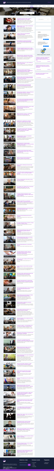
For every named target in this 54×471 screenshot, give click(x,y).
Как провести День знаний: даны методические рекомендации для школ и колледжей (25, 274)
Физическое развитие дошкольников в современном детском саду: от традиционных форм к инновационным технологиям (25, 70)
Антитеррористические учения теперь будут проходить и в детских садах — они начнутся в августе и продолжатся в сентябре (24, 129)
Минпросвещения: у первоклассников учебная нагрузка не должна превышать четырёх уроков (25, 56)
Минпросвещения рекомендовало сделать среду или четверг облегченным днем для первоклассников (25, 107)
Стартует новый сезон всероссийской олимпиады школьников (23, 34)
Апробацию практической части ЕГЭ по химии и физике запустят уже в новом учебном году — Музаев (25, 400)
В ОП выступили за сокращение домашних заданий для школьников (24, 302)
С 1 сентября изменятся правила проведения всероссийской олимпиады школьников (24, 407)
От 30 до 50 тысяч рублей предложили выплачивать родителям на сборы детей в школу (25, 340)
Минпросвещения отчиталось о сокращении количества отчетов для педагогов (24, 114)
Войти (50, 2)
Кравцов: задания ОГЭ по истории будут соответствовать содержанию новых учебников (25, 201)
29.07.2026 (6, 285)
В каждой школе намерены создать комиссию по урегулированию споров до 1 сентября (25, 92)
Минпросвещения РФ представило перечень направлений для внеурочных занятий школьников (24, 231)
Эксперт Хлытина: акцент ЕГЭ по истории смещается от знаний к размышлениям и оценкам (24, 371)
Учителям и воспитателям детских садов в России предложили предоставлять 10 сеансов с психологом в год (25, 151)
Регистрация (34, 462)
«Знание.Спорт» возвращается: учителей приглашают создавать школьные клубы (24, 121)
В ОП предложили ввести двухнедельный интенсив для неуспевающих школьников (24, 85)
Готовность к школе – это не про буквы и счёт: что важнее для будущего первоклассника (25, 326)
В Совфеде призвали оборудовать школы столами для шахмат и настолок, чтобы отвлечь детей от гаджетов (25, 194)
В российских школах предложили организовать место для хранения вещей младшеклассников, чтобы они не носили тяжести (25, 100)
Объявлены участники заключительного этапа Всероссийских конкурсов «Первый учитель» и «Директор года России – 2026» (25, 451)
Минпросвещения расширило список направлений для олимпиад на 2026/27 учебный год (25, 429)
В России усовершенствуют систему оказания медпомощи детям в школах (24, 443)
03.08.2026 (6, 227)
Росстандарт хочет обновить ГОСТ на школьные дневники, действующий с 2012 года (25, 187)
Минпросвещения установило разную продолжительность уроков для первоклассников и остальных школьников (25, 144)
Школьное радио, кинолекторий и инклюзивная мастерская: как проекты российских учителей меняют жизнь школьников (25, 78)
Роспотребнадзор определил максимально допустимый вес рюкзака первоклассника (24, 41)
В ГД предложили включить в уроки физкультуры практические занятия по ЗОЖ (25, 209)
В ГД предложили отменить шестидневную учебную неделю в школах (24, 136)
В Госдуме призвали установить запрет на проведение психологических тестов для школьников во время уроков (24, 252)
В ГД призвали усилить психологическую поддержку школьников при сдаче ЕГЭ (24, 422)
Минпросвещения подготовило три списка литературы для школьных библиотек (24, 347)
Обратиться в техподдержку (46, 463)
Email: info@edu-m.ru (6, 468)
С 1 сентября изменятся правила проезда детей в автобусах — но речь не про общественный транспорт (25, 173)
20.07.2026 (6, 397)
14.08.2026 (6, 89)
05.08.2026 (6, 191)
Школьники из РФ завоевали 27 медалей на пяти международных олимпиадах (25, 333)
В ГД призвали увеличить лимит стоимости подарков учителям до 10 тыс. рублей (24, 19)
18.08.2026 (6, 67)
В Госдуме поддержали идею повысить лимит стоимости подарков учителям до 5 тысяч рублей (25, 48)
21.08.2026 (6, 23)
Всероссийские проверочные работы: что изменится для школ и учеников (24, 310)
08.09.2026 (46, 46)
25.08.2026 (46, 39)
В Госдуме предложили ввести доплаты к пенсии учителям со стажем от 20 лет (25, 223)
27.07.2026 (6, 337)
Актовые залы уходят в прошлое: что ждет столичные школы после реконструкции (24, 364)
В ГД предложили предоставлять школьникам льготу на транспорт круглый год (24, 237)
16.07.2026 (6, 440)
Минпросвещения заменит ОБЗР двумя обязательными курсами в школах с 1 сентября (25, 386)
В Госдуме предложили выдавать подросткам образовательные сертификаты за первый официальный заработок (24, 393)
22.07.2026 (6, 359)
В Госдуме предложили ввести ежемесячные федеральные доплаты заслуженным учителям (25, 281)
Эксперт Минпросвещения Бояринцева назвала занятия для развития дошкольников (25, 295)
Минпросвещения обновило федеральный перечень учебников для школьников (24, 158)
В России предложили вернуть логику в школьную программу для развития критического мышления (25, 288)
